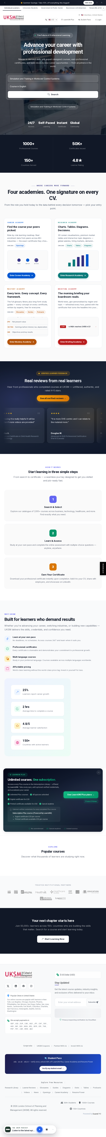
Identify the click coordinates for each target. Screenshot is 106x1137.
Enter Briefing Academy (72, 342)
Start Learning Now (54, 939)
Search (54, 94)
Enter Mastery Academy (22, 342)
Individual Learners (11, 8)
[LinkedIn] (16, 986)
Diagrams (87, 245)
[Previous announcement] (5, 3)
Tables (78, 245)
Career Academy (61, 1092)
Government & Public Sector (52, 8)
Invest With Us (77, 1046)
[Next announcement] (97, 3)
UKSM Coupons (43, 1046)
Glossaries (20, 312)
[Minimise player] (53, 1129)
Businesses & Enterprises (76, 8)
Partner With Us (60, 1046)
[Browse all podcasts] (46, 1129)
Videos (27, 1092)
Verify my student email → (53, 1068)
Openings (20, 245)
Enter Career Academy (21, 275)
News (36, 1092)
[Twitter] (8, 986)
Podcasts (40, 312)
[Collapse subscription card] (99, 772)
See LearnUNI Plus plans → (80, 795)
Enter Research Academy (73, 275)
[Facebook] (23, 986)
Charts (69, 245)
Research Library (11, 1088)
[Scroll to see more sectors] (103, 8)
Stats (77, 1088)
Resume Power (78, 1092)
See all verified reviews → (53, 398)
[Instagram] (31, 986)
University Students (30, 8)
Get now (88, 3)
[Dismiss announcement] (101, 2)
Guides (30, 312)
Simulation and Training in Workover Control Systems (53, 107)
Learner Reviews (29, 1088)
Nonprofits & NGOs (96, 8)
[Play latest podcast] (39, 1129)
